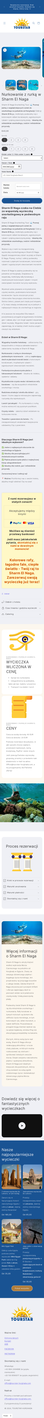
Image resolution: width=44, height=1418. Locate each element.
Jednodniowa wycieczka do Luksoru (32, 1192)
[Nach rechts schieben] (41, 85)
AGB (6, 1344)
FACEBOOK (9, 1349)
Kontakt (8, 1341)
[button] (4, 23)
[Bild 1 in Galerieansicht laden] (11, 85)
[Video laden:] (22, 1125)
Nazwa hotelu (6, 186)
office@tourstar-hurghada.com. (18, 1399)
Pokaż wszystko (22, 1288)
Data (5, 192)
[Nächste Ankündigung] (39, 6)
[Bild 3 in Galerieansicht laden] (33, 85)
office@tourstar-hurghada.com (18, 1383)
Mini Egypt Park (8, 1246)
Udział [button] (6, 594)
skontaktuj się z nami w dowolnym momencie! (24, 545)
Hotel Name (6, 171)
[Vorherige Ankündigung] (4, 6)
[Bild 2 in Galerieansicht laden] (22, 85)
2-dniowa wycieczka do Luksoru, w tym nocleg (11, 1192)
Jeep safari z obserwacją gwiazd (32, 1247)
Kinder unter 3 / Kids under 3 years (16, 154)
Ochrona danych (11, 1338)
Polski (5, 1416)
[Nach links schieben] (2, 85)
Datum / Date (7, 163)
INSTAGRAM (10, 1354)
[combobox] (7, 1416)
